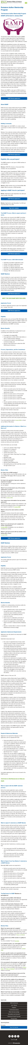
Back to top (13, 1039)
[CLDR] (11, 3)
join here (17, 941)
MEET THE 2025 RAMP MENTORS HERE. (14, 298)
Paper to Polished (20, 934)
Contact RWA (18, 420)
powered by (10, 1043)
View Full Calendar (14, 1027)
